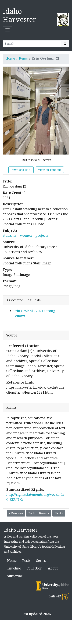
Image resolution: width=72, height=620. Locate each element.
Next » (59, 513)
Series (41, 560)
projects (41, 235)
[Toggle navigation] (7, 29)
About (53, 568)
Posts (26, 560)
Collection (34, 568)
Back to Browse (38, 513)
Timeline (14, 568)
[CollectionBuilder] (65, 596)
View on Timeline (50, 170)
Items (23, 58)
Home (10, 58)
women (26, 235)
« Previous (16, 513)
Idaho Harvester (19, 15)
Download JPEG (21, 170)
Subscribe (15, 576)
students (9, 235)
